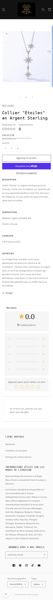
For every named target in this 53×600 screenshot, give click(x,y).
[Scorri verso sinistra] (20, 97)
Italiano (36, 584)
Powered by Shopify (32, 594)
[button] (3, 9)
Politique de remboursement (18, 457)
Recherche (10, 444)
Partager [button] (9, 293)
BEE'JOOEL (23, 594)
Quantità (5, 143)
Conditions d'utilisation (16, 450)
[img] (8, 129)
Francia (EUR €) (16, 584)
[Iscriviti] (44, 555)
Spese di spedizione (9, 138)
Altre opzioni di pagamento (26, 173)
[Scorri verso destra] (33, 97)
